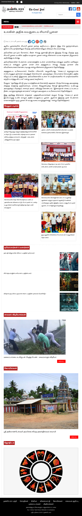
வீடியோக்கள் (48, 504)
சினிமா (34, 501)
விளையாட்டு (45, 501)
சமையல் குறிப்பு (71, 501)
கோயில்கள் (58, 501)
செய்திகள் (24, 501)
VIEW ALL (61, 361)
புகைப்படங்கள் (35, 504)
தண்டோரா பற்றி (10, 501)
